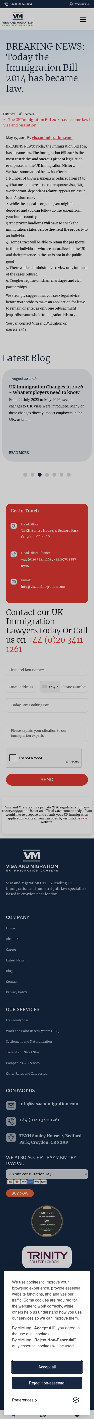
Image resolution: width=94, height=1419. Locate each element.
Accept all (47, 1367)
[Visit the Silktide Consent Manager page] (76, 1400)
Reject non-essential (47, 1383)
